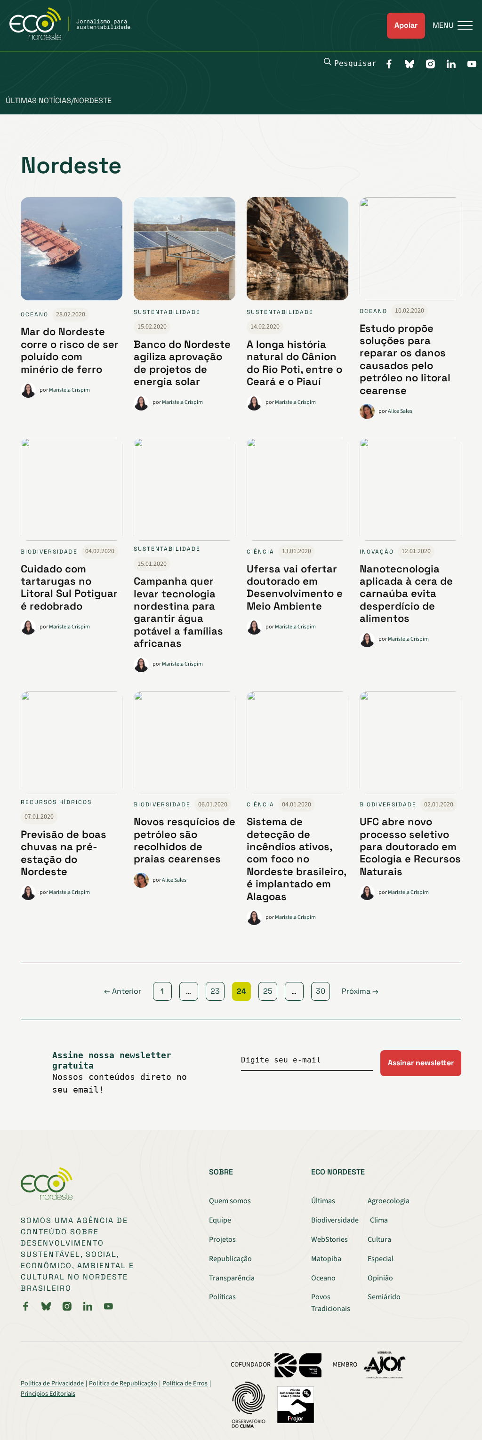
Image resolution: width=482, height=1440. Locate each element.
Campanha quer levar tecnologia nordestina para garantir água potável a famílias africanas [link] (178, 612)
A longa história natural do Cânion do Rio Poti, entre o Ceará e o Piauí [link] (294, 363)
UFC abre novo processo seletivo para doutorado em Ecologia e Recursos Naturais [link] (410, 846)
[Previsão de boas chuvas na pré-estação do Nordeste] (71, 744)
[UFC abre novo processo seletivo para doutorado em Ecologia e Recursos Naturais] (410, 744)
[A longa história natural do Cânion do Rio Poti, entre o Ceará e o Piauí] (297, 252)
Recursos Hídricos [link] (56, 802)
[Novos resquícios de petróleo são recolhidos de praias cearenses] (184, 744)
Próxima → (360, 991)
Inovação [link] (377, 551)
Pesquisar (355, 63)
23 (215, 991)
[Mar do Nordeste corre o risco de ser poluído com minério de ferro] (71, 252)
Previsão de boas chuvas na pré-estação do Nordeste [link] (63, 853)
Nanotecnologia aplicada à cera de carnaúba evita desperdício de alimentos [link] (406, 593)
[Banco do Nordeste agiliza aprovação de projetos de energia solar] (184, 252)
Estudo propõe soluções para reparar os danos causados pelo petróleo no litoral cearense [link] (405, 359)
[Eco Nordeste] (75, 37)
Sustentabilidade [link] (167, 312)
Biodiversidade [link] (49, 551)
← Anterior (122, 991)
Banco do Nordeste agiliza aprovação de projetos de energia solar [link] (182, 363)
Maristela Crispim (69, 390)
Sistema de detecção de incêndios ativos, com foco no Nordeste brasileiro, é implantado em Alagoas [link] (296, 858)
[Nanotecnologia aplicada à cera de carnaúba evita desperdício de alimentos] (410, 491)
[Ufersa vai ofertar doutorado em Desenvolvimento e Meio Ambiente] (297, 491)
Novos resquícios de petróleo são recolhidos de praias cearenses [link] (184, 840)
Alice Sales (400, 411)
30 (320, 991)
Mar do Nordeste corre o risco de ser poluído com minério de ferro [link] (70, 350)
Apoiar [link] (406, 25)
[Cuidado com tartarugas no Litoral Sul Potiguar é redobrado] (71, 491)
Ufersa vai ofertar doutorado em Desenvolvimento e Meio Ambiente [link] (295, 587)
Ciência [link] (260, 551)
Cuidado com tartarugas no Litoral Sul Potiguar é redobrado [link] (69, 587)
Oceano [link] (34, 314)
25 (268, 991)
